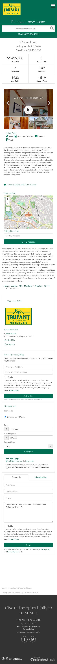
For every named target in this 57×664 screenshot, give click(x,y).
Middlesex (28, 286)
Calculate (28, 451)
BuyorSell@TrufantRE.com (29, 626)
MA (20, 286)
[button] (51, 28)
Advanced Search (28, 34)
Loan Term (8, 411)
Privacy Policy (14, 390)
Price (6, 425)
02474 (47, 286)
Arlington (38, 286)
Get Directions (28, 241)
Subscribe (28, 396)
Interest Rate (9, 442)
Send (28, 545)
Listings (14, 286)
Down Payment (10, 433)
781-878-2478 (11, 333)
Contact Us (10, 340)
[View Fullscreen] (8, 209)
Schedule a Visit (41, 477)
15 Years (21, 417)
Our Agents (10, 344)
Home (6, 286)
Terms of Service (13, 552)
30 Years (10, 417)
